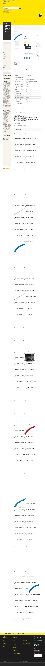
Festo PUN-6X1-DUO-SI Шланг (19, 460)
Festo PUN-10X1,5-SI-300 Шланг (29, 241)
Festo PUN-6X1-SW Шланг (28, 326)
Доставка (4, 643)
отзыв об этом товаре (21, 125)
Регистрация (5, 3)
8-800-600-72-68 (5, 11)
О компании (5, 637)
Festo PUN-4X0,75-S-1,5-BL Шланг (20, 570)
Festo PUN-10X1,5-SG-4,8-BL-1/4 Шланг (34, 594)
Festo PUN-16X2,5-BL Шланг (19, 509)
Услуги (4, 640)
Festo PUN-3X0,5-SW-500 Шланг (20, 156)
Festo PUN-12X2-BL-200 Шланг (30, 302)
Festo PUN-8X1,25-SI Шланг (28, 351)
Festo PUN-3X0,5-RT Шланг (19, 229)
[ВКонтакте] (24, 58)
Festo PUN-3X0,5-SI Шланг (19, 217)
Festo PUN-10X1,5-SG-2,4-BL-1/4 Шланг (21, 594)
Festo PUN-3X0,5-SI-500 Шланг (19, 144)
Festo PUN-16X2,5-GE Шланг (29, 521)
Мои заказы (25, 640)
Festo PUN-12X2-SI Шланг (19, 472)
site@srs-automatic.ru (6, 12)
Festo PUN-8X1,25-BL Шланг (19, 363)
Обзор (15, 31)
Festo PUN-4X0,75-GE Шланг (19, 290)
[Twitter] (26, 58)
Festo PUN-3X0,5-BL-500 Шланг (30, 144)
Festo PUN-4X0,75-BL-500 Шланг (20, 168)
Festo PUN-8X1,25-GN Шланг (19, 387)
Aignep (4, 67)
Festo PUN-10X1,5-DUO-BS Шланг (20, 545)
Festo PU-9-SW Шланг (29, 545)
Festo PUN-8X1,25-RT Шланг (19, 375)
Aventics (4, 65)
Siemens (14, 647)
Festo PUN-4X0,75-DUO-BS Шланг (20, 399)
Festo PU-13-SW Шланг (30, 570)
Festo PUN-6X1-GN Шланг (19, 351)
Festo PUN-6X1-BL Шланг (19, 326)
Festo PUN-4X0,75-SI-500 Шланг (31, 156)
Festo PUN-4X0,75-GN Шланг (29, 290)
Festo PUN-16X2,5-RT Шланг (19, 521)
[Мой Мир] (29, 58)
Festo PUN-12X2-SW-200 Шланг (20, 314)
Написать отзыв (26, 59)
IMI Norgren (5, 58)
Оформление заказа (26, 643)
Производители (15, 650)
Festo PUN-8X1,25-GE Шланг (29, 375)
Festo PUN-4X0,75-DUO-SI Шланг (30, 387)
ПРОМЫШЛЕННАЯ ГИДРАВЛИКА (7, 35)
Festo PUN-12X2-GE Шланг (19, 497)
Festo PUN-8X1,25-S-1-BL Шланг (20, 582)
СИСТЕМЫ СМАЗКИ (6, 39)
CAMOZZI (5, 63)
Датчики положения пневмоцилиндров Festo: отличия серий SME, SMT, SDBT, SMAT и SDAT (7, 136)
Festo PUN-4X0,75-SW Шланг (19, 278)
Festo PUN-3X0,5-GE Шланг (28, 229)
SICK (4, 54)
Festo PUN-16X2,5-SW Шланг (30, 509)
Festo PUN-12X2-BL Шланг (28, 472)
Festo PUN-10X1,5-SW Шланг (19, 436)
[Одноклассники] (27, 58)
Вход (3, 2)
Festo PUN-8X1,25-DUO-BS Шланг (20, 618)
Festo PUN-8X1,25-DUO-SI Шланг (33, 606)
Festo (4, 45)
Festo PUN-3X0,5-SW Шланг (30, 217)
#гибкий (27, 60)
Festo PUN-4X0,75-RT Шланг (29, 278)
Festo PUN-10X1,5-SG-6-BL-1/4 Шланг (21, 606)
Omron (4, 56)
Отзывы (19, 31)
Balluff (4, 50)
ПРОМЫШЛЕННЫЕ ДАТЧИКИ (7, 26)
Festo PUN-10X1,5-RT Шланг (29, 436)
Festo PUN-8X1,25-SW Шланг (29, 363)
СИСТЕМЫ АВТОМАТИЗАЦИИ (7, 32)
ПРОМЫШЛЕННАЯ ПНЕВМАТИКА (7, 29)
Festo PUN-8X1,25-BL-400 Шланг (20, 205)
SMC (4, 47)
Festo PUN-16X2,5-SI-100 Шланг (31, 399)
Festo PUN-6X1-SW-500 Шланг (19, 193)
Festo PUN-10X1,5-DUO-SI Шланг (30, 533)
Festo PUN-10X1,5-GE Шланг (19, 448)
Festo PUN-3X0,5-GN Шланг (19, 241)
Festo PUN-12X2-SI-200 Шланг (19, 302)
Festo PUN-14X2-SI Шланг (30, 618)
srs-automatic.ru (30, 661)
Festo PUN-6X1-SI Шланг (30, 314)
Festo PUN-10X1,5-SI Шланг (19, 424)
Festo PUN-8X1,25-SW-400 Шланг (31, 205)
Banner (4, 52)
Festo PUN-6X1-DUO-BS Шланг (30, 460)
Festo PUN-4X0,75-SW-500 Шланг (31, 168)
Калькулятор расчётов (16, 653)
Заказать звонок (37, 650)
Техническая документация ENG (20, 116)
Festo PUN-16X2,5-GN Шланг (19, 533)
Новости (4, 646)
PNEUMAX (5, 60)
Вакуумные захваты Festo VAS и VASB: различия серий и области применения (7, 78)
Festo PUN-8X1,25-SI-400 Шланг (30, 193)
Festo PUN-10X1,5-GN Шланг (29, 448)
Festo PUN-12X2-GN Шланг (28, 497)
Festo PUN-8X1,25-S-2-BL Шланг (31, 582)
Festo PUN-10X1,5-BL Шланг (28, 424)
